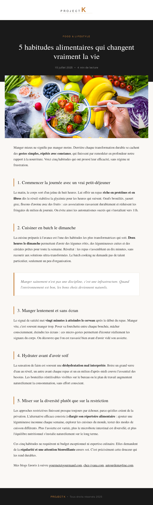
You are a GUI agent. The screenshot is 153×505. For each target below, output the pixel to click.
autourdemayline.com (119, 465)
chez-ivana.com (93, 465)
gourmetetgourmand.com (65, 465)
